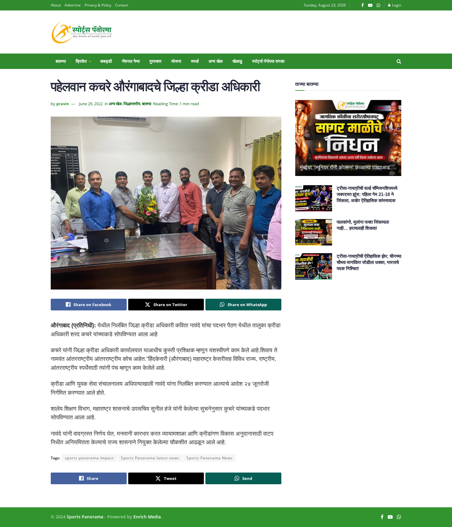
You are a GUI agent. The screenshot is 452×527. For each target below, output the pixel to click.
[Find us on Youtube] (370, 5)
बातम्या (61, 61)
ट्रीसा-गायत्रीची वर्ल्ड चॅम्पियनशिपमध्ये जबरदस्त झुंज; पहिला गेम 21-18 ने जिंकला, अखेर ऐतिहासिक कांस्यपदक (367, 194)
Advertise (73, 5)
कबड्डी (106, 61)
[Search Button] (399, 61)
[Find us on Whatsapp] (378, 5)
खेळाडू (237, 61)
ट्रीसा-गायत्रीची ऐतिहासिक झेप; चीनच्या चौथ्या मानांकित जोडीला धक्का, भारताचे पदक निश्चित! (369, 262)
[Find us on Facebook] (362, 5)
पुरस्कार (155, 61)
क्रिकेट (81, 61)
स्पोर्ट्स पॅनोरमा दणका (268, 61)
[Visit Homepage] (81, 32)
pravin (62, 103)
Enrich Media (147, 517)
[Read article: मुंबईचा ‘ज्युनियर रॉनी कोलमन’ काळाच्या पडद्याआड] (348, 138)
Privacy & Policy (98, 5)
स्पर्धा (195, 61)
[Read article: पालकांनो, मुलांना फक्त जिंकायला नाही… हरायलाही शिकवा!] (313, 232)
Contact (121, 5)
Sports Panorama (85, 517)
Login (396, 5)
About (56, 5)
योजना (176, 61)
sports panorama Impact (89, 458)
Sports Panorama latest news (150, 458)
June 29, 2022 (91, 103)
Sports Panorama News (209, 458)
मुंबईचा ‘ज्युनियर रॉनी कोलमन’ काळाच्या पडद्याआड (344, 167)
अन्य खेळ (215, 61)
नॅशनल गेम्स (131, 61)
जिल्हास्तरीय (132, 103)
